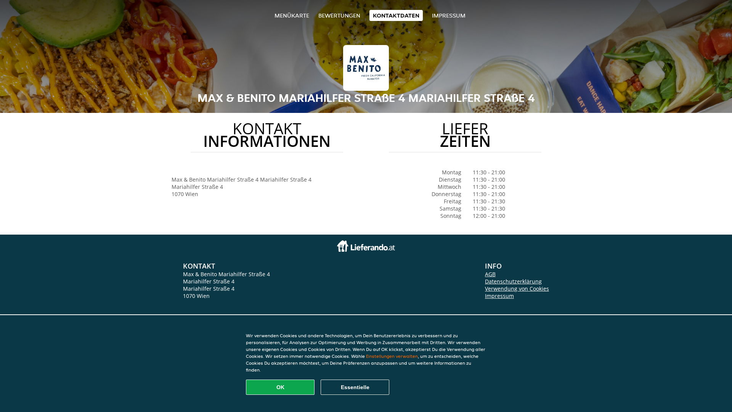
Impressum (449, 15)
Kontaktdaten (396, 15)
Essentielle (355, 387)
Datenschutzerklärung (513, 281)
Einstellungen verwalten (392, 356)
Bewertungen (339, 15)
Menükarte (291, 15)
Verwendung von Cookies (517, 288)
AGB (490, 274)
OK (280, 387)
